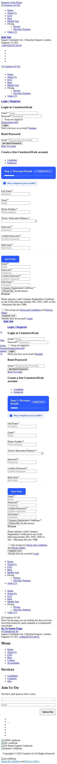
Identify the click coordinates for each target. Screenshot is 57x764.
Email (4, 113)
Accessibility (13, 663)
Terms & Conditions (11, 761)
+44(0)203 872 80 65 (11, 45)
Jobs (9, 681)
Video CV (12, 32)
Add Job (6, 37)
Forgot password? (9, 122)
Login (30, 318)
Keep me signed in (13, 119)
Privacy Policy (19, 547)
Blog (9, 18)
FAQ (9, 15)
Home (10, 10)
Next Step (10, 259)
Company (12, 678)
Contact (11, 660)
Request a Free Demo (11, 2)
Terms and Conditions (30, 310)
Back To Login (8, 146)
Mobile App (13, 21)
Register (32, 128)
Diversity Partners (22, 29)
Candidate (12, 160)
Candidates (12, 675)
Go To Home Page (11, 628)
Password (5, 116)
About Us (12, 13)
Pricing (16, 26)
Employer (12, 163)
